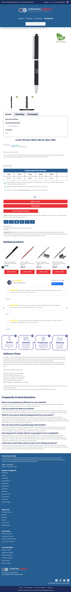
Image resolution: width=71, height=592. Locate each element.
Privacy (21, 587)
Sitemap (49, 587)
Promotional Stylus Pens (22, 28)
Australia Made (6, 525)
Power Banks (5, 497)
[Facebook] (11, 222)
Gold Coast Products (7, 536)
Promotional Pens (10, 28)
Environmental (29, 587)
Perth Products (6, 560)
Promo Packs (5, 522)
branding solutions (24, 190)
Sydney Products (6, 550)
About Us (21, 18)
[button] (67, 2)
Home (3, 28)
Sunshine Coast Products (9, 539)
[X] (6, 222)
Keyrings (4, 475)
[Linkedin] (21, 222)
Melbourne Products (7, 552)
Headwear (5, 499)
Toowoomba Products (8, 541)
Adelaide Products (7, 555)
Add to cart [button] (27, 272)
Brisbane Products (7, 533)
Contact (46, 2)
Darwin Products (6, 563)
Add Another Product (20, 211)
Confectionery (6, 481)
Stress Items (5, 483)
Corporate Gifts (6, 502)
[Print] (32, 222)
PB (7, 229)
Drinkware (4, 491)
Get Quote (35, 206)
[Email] (16, 222)
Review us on (56, 284)
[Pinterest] (27, 222)
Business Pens (6, 494)
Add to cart (35, 202)
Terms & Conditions (40, 587)
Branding (29, 18)
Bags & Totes (5, 486)
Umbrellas (5, 489)
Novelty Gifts (5, 478)
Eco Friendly (38, 18)
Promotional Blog (6, 512)
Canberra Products (7, 558)
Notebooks (5, 473)
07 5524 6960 (9, 464)
